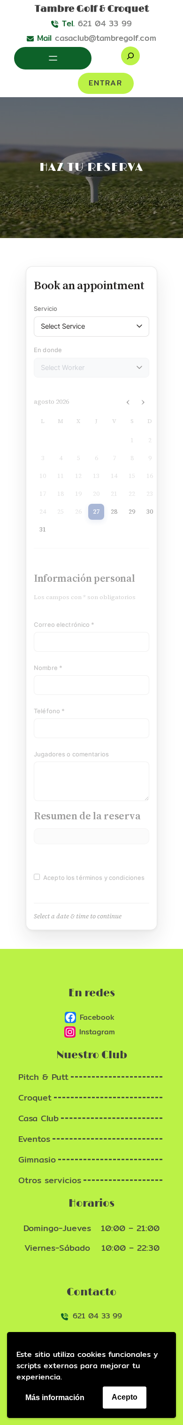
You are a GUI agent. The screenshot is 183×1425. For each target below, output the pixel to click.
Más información (54, 1398)
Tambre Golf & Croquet (92, 9)
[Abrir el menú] (53, 58)
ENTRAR (105, 83)
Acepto (124, 1397)
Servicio (45, 308)
